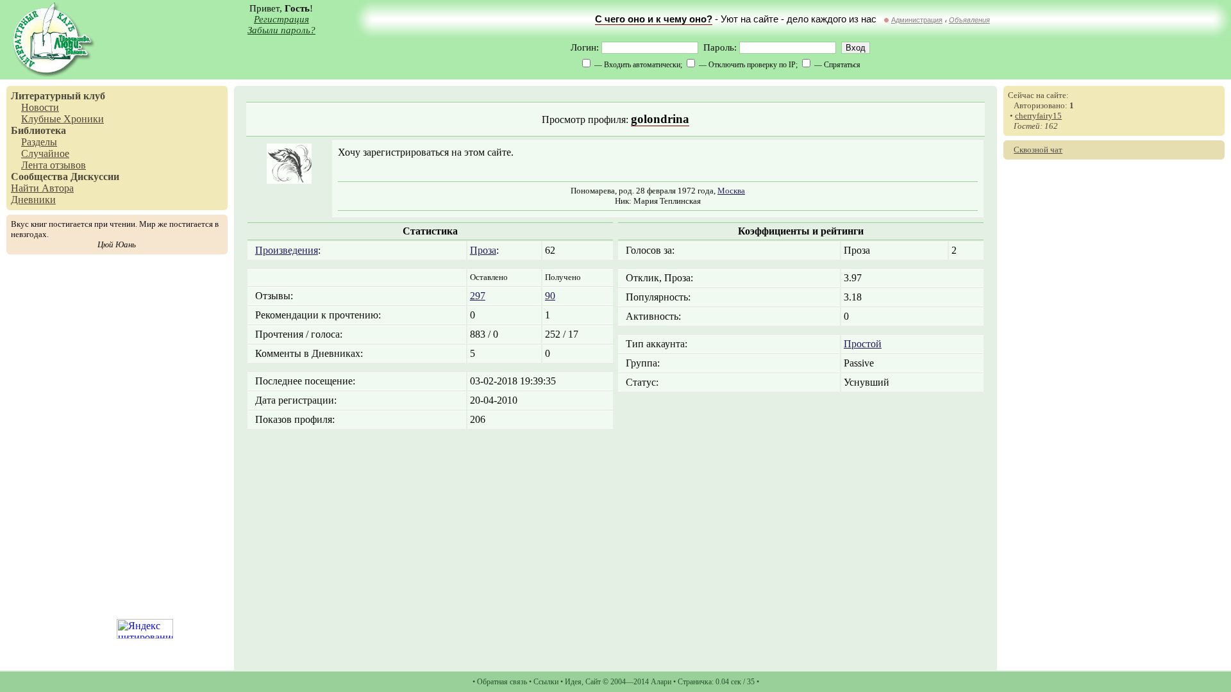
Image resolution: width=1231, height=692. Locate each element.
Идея (573, 681)
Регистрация (281, 19)
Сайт (593, 681)
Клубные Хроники (62, 118)
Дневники (33, 199)
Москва (731, 190)
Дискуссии (95, 176)
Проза (483, 250)
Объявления (969, 20)
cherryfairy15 (1038, 115)
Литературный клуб (58, 95)
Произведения (286, 250)
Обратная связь (502, 681)
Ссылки (545, 681)
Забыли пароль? (281, 30)
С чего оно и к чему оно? (653, 19)
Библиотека (38, 130)
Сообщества (39, 176)
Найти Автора (42, 188)
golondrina (660, 119)
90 (550, 295)
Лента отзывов (53, 165)
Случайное (45, 153)
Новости (40, 107)
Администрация (916, 20)
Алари (661, 681)
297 (477, 295)
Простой (863, 343)
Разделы (39, 141)
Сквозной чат (1038, 149)
